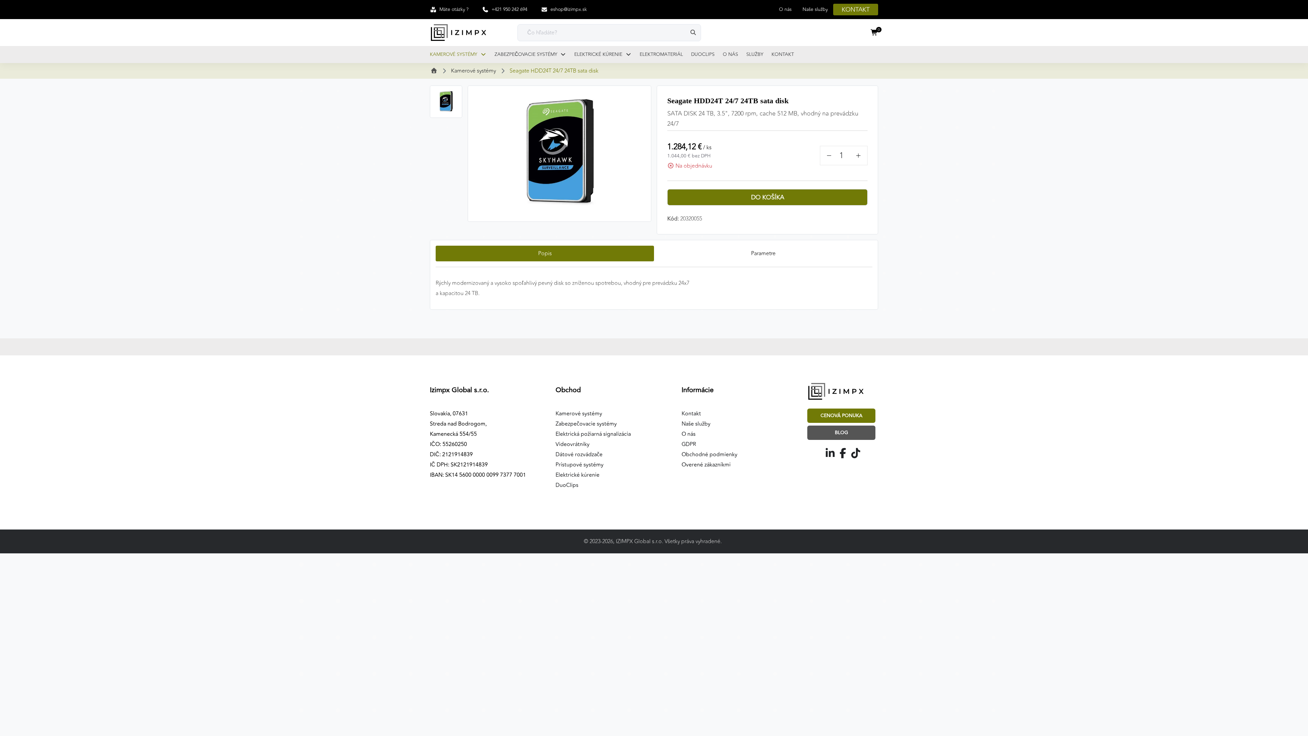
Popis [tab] (545, 253)
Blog (841, 432)
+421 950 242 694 (509, 9)
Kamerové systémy (454, 54)
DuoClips (703, 54)
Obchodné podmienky (709, 454)
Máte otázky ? (453, 9)
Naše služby (815, 9)
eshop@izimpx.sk (568, 9)
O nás (785, 9)
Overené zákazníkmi (706, 465)
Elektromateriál (661, 54)
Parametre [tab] (763, 253)
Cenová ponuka (841, 415)
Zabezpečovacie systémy (527, 54)
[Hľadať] (693, 33)
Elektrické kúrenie (599, 54)
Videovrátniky (573, 444)
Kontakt (856, 9)
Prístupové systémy (580, 465)
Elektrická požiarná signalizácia (593, 434)
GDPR (689, 444)
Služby (754, 54)
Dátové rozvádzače (579, 454)
